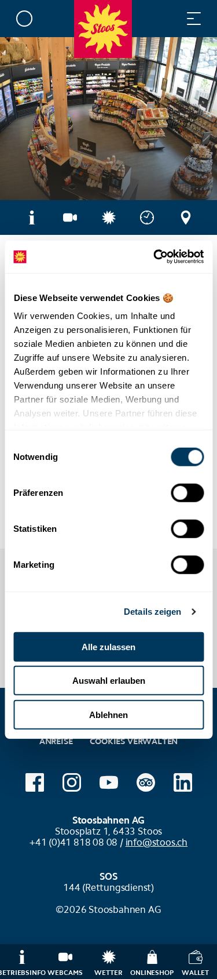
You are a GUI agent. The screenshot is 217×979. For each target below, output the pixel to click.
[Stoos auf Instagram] (71, 782)
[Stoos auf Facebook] (34, 782)
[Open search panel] (170, 18)
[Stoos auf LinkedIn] (183, 782)
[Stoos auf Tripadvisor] (146, 782)
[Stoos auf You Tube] (109, 782)
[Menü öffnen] (193, 18)
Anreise (56, 741)
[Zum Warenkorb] (147, 18)
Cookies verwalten (134, 739)
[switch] (187, 492)
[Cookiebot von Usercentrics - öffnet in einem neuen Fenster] (154, 256)
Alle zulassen (108, 646)
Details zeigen (152, 612)
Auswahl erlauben (108, 681)
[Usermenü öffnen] (24, 18)
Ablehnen (108, 714)
